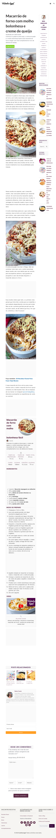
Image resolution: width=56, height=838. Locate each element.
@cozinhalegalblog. (29, 392)
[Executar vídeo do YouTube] (20, 606)
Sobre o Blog (42, 815)
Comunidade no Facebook (26, 815)
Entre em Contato (43, 818)
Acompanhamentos (6, 828)
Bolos (2, 820)
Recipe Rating (12, 757)
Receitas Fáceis (5, 814)
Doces (2, 817)
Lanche (3, 825)
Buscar (51, 825)
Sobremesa (4, 822)
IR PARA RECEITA (10, 46)
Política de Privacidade (44, 821)
